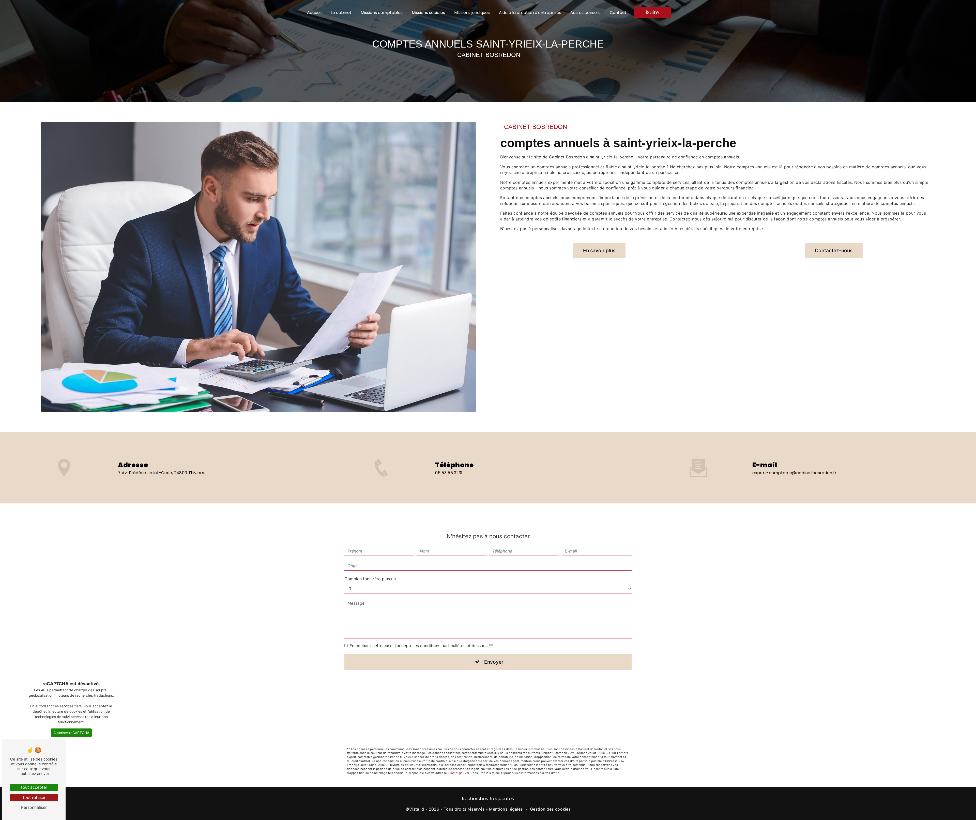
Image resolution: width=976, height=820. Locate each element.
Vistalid (416, 809)
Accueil (314, 13)
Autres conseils (585, 13)
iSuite (652, 12)
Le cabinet (341, 13)
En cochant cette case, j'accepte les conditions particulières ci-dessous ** (421, 645)
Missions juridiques (472, 13)
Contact (618, 13)
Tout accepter (33, 787)
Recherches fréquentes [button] (488, 799)
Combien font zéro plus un (370, 578)
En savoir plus (599, 250)
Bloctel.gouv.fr (458, 773)
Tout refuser (33, 797)
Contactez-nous (833, 250)
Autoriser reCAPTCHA (71, 732)
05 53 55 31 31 (448, 473)
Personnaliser (34, 807)
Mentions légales (506, 809)
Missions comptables (382, 13)
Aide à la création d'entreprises (530, 13)
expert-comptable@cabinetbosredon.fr (794, 473)
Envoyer (493, 662)
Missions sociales (428, 13)
